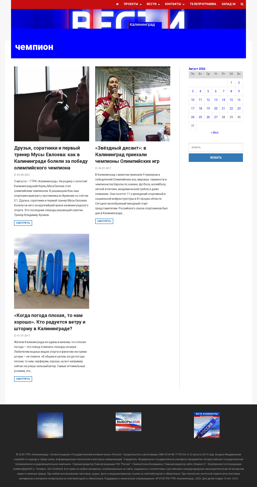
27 (215, 117)
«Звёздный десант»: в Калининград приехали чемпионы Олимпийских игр (127, 154)
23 (239, 108)
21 (223, 108)
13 (215, 99)
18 (200, 108)
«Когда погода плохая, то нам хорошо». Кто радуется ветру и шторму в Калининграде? (49, 322)
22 (231, 108)
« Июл (214, 132)
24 (192, 117)
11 (200, 99)
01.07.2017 (23, 335)
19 (208, 108)
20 (215, 108)
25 (200, 117)
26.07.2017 (104, 168)
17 (192, 108)
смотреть (23, 223)
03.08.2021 (23, 174)
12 (208, 99)
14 (223, 99)
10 (192, 99)
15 (231, 99)
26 (208, 117)
